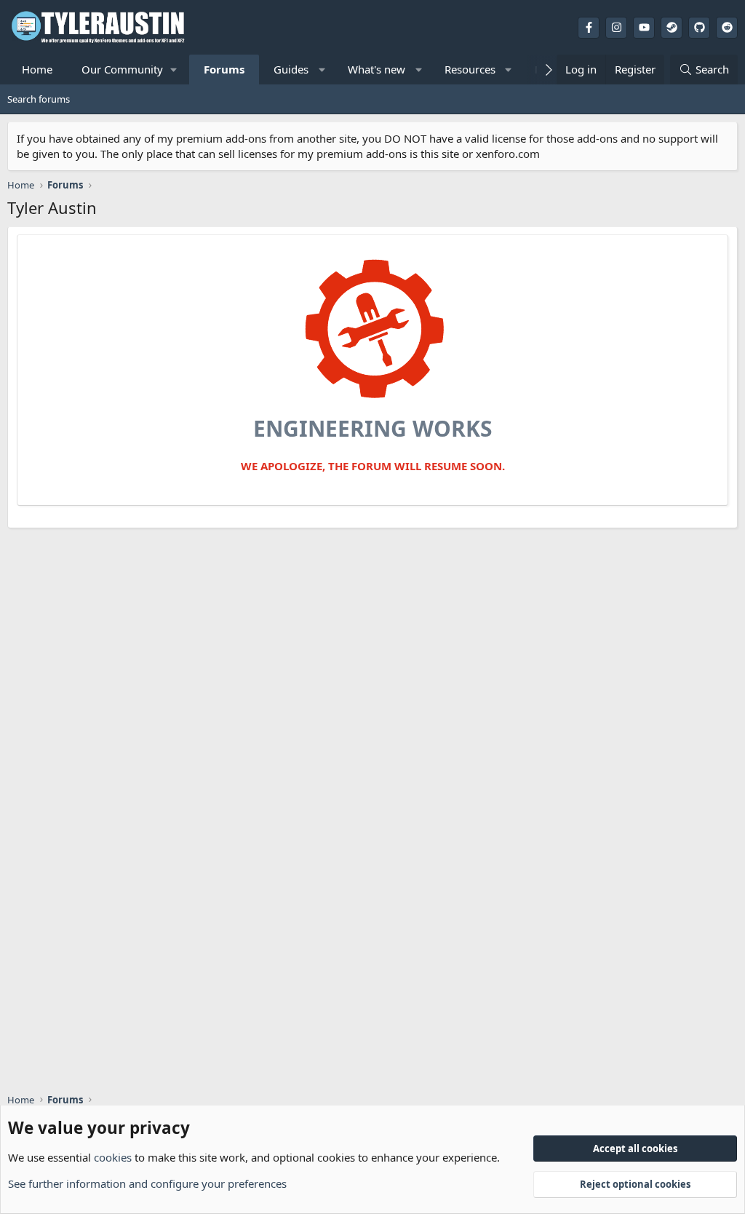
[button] (128, 69)
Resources (470, 69)
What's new (376, 69)
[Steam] (671, 28)
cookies (113, 1157)
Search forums (38, 99)
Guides (291, 69)
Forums (224, 69)
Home (37, 69)
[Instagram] (616, 28)
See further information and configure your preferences (147, 1183)
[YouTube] (644, 28)
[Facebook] (588, 28)
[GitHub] (699, 28)
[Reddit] (727, 28)
